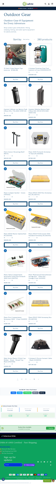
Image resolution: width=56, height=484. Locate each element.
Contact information (29, 478)
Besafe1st (9, 477)
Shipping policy (20, 478)
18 (34, 379)
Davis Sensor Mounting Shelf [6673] (14, 152)
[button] (3, 4)
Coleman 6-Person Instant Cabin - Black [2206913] (40, 359)
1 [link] (17, 379)
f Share (13, 392)
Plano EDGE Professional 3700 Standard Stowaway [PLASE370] (40, 234)
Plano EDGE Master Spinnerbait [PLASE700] (15, 234)
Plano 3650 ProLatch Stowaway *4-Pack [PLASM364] (40, 152)
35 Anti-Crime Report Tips (13, 68)
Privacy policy (39, 477)
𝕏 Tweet (20, 392)
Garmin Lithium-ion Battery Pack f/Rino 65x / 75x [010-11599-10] (15, 110)
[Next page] (38, 379)
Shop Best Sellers (5, 447)
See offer (35, 8)
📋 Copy (42, 392)
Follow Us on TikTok (9, 436)
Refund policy (31, 477)
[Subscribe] (21, 465)
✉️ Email (35, 392)
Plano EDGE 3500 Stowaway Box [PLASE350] (40, 318)
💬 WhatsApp (27, 392)
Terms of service (46, 477)
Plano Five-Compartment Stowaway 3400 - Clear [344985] (15, 318)
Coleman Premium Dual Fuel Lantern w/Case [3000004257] (40, 69)
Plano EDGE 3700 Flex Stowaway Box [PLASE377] (40, 193)
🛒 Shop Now (50, 428)
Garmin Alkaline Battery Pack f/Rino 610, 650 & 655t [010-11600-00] (39, 111)
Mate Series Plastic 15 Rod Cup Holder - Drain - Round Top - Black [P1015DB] (15, 360)
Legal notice (38, 478)
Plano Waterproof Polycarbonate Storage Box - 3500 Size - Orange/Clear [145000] (40, 276)
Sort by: (17, 39)
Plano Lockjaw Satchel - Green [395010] (14, 193)
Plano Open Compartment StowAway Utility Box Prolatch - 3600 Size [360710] (15, 276)
